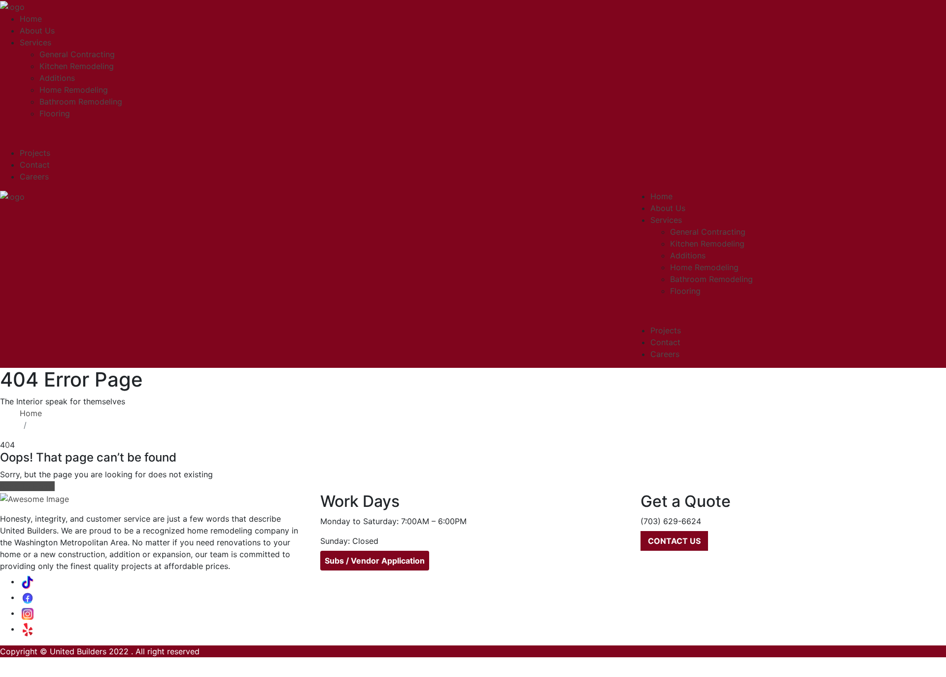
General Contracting (77, 54)
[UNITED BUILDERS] (12, 6)
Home (31, 19)
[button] (674, 541)
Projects (35, 153)
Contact (35, 165)
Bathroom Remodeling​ (80, 102)
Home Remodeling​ (73, 90)
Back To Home (27, 486)
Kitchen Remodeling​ (76, 66)
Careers (34, 176)
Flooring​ (54, 113)
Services (35, 42)
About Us (37, 31)
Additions (57, 78)
